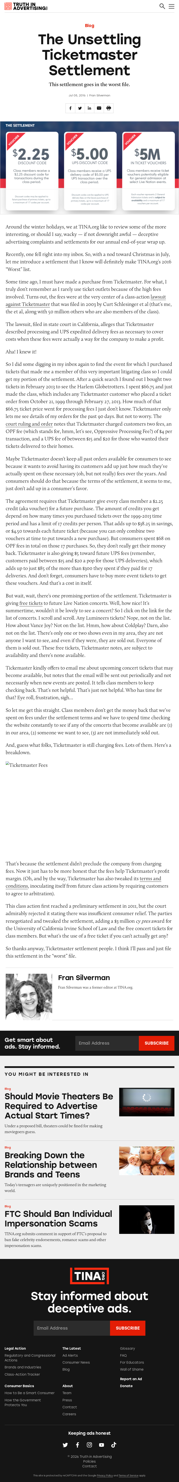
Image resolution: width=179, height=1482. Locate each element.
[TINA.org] (89, 1275)
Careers (69, 1414)
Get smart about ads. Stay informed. (32, 1043)
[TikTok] (113, 1445)
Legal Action (15, 1349)
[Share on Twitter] (80, 108)
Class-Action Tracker (22, 1374)
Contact (69, 1407)
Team (66, 1393)
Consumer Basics (19, 1386)
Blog (89, 25)
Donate (126, 1386)
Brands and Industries (23, 1367)
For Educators (132, 1362)
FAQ (123, 1356)
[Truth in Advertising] (26, 6)
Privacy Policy (105, 1475)
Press (67, 1400)
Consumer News (76, 1362)
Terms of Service (128, 1475)
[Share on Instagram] (89, 1445)
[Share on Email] (99, 108)
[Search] (162, 6)
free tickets (31, 603)
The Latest (71, 1349)
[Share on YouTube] (101, 1445)
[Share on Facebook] (70, 108)
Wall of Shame (132, 1369)
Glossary (127, 1349)
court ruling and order (29, 424)
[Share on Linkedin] (89, 108)
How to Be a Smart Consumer (30, 1393)
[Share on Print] (108, 108)
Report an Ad (131, 1379)
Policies (89, 1461)
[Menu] (171, 6)
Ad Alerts (70, 1356)
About (67, 1386)
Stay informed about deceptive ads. (89, 1302)
